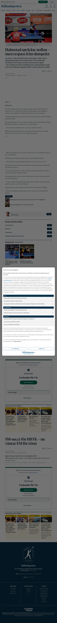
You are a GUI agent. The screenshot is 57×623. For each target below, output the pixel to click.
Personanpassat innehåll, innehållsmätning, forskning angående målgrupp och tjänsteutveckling (24, 303)
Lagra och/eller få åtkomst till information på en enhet (15, 298)
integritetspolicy (17, 341)
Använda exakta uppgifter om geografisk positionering (15, 310)
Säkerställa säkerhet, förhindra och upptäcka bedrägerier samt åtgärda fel (19, 319)
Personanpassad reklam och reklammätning (13, 301)
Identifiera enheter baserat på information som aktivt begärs (16, 312)
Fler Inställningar (15, 348)
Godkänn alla (41, 348)
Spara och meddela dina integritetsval (12, 324)
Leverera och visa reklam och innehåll (12, 321)
